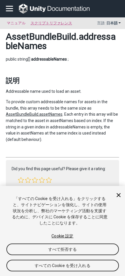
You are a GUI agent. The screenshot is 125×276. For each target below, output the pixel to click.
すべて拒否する (62, 249)
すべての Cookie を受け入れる (62, 265)
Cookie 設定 (62, 236)
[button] (20, 180)
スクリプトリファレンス (51, 23)
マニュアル (16, 23)
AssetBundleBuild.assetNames (34, 114)
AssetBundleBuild (41, 36)
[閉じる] (118, 195)
